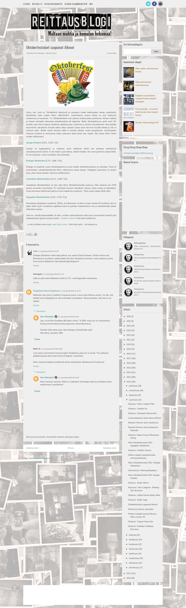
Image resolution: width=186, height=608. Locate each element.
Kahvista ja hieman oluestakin (140, 509)
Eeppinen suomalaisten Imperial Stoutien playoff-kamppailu (146, 99)
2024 (129, 326)
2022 (129, 335)
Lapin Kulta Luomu (60, 224)
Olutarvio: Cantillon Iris (137, 409)
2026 (129, 316)
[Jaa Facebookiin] (35, 234)
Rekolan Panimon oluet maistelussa (143, 423)
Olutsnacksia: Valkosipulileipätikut (142, 470)
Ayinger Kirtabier (33, 143)
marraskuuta (134, 390)
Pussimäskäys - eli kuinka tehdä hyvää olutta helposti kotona (146, 112)
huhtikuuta (133, 554)
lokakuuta (133, 395)
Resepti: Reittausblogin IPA (147, 122)
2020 (129, 344)
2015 (129, 368)
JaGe (35, 251)
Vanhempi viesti (109, 448)
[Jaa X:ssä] (33, 234)
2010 (129, 578)
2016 (129, 363)
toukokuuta (134, 549)
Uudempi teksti (32, 448)
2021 (129, 340)
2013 (129, 377)
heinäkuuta (134, 540)
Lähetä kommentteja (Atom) (40, 458)
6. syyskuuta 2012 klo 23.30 (48, 251)
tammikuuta (134, 567)
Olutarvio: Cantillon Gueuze (139, 450)
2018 (129, 354)
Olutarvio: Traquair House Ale (140, 521)
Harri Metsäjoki (47, 317)
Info (91, 3)
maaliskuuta (134, 558)
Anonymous (139, 254)
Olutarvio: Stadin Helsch (138, 483)
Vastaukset (40, 311)
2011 (129, 573)
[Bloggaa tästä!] (30, 234)
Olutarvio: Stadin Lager (137, 500)
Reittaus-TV (37, 3)
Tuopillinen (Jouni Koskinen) (46, 291)
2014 (129, 372)
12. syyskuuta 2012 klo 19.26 (68, 317)
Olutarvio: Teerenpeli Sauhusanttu (142, 413)
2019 (129, 349)
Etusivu (26, 3)
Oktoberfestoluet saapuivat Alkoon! (143, 504)
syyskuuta (133, 400)
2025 (129, 321)
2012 (129, 382)
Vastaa (36, 266)
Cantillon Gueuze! (68, 218)
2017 (129, 358)
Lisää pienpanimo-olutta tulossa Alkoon (144, 418)
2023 (129, 330)
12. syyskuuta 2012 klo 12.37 (70, 291)
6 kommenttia (111, 53)
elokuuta (133, 535)
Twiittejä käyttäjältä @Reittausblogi (138, 153)
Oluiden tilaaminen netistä (76, 3)
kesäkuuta (133, 544)
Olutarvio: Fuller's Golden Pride (141, 404)
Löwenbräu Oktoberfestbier (38, 179)
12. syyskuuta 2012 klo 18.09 (52, 349)
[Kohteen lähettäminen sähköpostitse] (27, 234)
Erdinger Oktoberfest (35, 161)
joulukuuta (133, 386)
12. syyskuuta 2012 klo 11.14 (53, 274)
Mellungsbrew (139, 243)
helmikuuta (134, 563)
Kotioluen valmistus (53, 3)
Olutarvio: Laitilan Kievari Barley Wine (144, 495)
